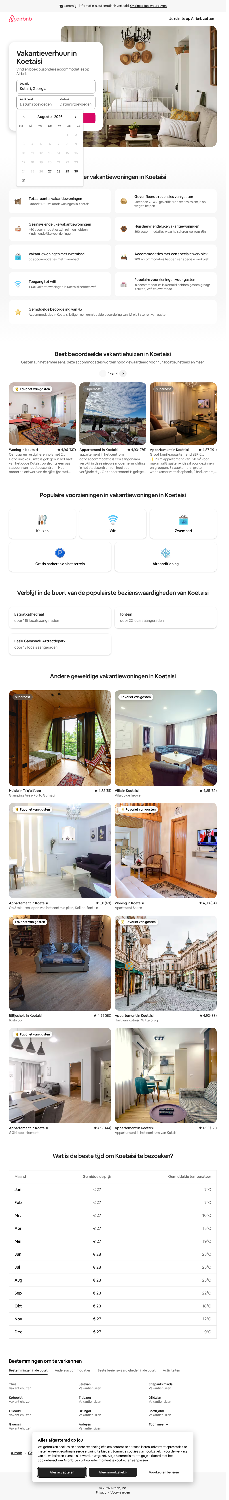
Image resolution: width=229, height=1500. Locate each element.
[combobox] (56, 88)
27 (50, 171)
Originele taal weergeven (148, 6)
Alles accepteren (62, 1472)
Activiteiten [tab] (171, 1370)
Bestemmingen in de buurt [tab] (28, 1370)
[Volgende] (123, 373)
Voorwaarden (120, 1492)
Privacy (101, 1492)
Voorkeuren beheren (164, 1472)
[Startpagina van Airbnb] (20, 19)
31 (23, 180)
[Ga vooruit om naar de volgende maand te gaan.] (75, 117)
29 (67, 171)
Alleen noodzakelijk (113, 1472)
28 (58, 171)
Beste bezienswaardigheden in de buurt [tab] (127, 1370)
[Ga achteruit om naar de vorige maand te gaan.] (24, 117)
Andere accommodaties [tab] (73, 1370)
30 (76, 171)
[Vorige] (102, 373)
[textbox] (36, 104)
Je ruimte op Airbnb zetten (191, 18)
